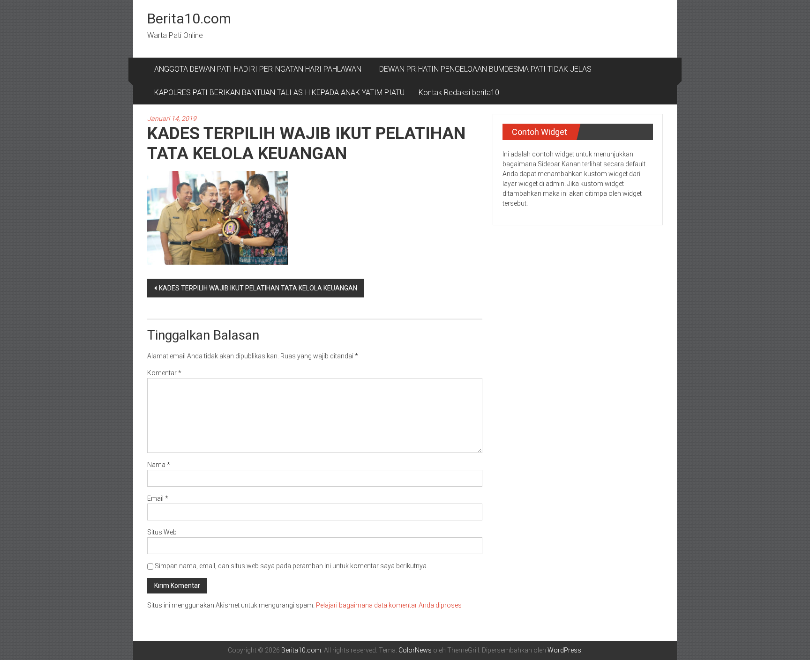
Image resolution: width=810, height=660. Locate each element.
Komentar (164, 373)
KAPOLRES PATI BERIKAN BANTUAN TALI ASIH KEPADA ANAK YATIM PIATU (279, 92)
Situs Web (162, 532)
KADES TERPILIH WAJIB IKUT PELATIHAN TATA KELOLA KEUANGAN (258, 288)
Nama (158, 464)
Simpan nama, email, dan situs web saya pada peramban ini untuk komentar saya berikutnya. (291, 566)
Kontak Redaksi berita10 (459, 92)
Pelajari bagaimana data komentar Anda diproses (389, 605)
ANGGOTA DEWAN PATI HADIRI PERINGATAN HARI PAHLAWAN (259, 69)
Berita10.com (189, 18)
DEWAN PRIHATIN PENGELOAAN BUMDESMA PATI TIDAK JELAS (485, 69)
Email (157, 498)
